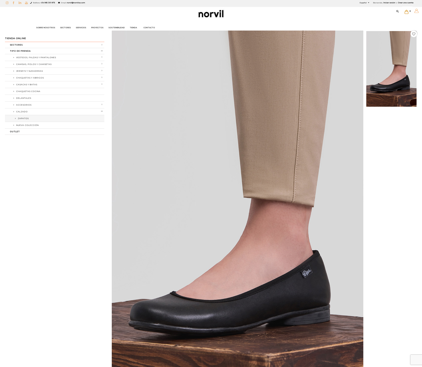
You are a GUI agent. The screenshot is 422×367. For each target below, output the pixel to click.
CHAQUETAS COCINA (28, 91)
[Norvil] (211, 13)
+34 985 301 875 (48, 3)
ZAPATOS (23, 118)
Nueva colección (27, 125)
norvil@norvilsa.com (76, 3)
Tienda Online (15, 38)
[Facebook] (14, 3)
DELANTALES (23, 98)
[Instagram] (8, 3)
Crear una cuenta (405, 3)
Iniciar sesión (389, 3)
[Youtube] (27, 3)
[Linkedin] (21, 3)
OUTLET (15, 131)
